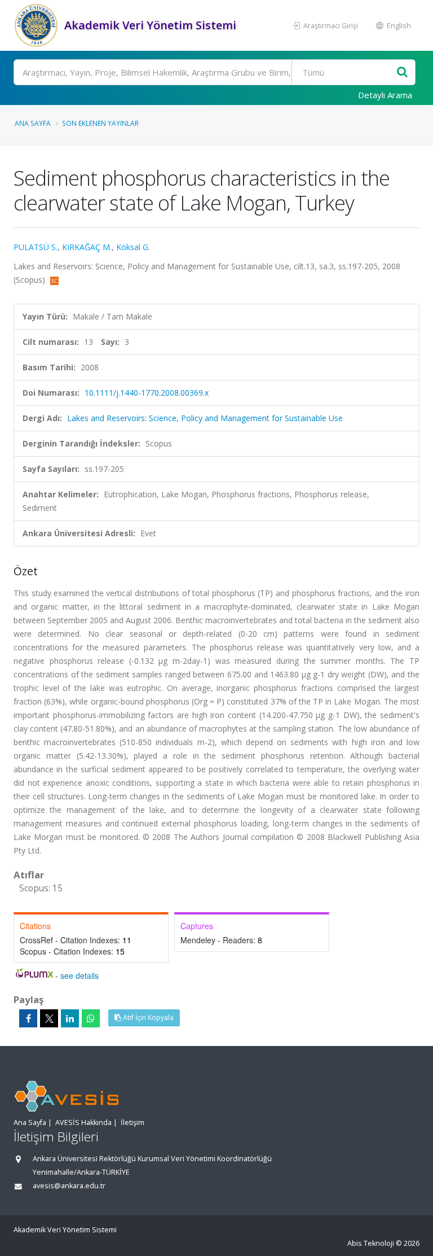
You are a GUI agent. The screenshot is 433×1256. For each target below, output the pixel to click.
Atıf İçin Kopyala (147, 1017)
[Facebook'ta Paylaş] (28, 1018)
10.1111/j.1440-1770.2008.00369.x (147, 392)
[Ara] (402, 72)
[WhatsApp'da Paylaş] (91, 1018)
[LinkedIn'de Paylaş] (70, 1018)
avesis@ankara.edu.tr (69, 1186)
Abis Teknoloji (370, 1243)
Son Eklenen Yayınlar (100, 123)
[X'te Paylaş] (49, 1018)
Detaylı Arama (385, 94)
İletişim (132, 1122)
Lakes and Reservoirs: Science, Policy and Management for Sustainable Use (205, 418)
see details (79, 975)
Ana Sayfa (33, 123)
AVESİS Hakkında (83, 1122)
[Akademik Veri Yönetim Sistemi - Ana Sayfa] (37, 25)
